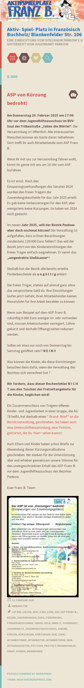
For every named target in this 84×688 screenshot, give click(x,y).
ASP (57, 612)
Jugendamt (69, 623)
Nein (69, 640)
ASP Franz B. (68, 612)
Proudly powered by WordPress (29, 673)
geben (39, 623)
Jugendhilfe (15, 629)
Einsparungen (26, 617)
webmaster (20, 606)
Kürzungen (26, 634)
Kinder (62, 629)
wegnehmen (34, 651)
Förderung (54, 617)
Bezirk (11, 617)
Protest (50, 646)
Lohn (61, 634)
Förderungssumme (20, 623)
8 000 (42, 612)
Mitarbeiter (36, 640)
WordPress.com (40, 679)
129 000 (16, 612)
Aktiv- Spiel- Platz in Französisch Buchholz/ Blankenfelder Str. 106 (44, 32)
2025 (35, 612)
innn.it (56, 623)
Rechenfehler (66, 646)
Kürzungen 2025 (46, 634)
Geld (47, 623)
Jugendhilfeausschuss (41, 629)
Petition (37, 646)
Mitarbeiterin (55, 640)
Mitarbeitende (17, 640)
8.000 (50, 612)
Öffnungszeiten (18, 646)
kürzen (12, 634)
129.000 (26, 612)
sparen (20, 651)
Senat (10, 651)
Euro (41, 617)
